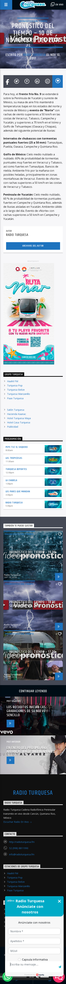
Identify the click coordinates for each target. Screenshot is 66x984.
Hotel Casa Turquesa (18, 422)
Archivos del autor (33, 246)
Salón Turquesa (15, 409)
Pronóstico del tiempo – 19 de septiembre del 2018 (32, 554)
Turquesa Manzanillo (18, 393)
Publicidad (12, 426)
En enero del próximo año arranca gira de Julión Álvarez (31, 750)
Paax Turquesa (15, 398)
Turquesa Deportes (16, 469)
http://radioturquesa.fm (22, 842)
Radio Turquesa (34, 55)
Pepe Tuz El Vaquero (17, 447)
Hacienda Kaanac (16, 414)
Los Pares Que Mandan (18, 491)
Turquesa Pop (15, 385)
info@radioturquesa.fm (21, 854)
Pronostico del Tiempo (33, 21)
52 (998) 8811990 (18, 848)
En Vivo (59, 5)
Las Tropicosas (14, 458)
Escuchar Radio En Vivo (16, 821)
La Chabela (11, 480)
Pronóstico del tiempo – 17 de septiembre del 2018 (32, 654)
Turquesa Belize (16, 389)
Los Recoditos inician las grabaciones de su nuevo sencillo (26, 711)
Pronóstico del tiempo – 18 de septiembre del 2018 (32, 604)
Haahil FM (12, 381)
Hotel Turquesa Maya (19, 418)
